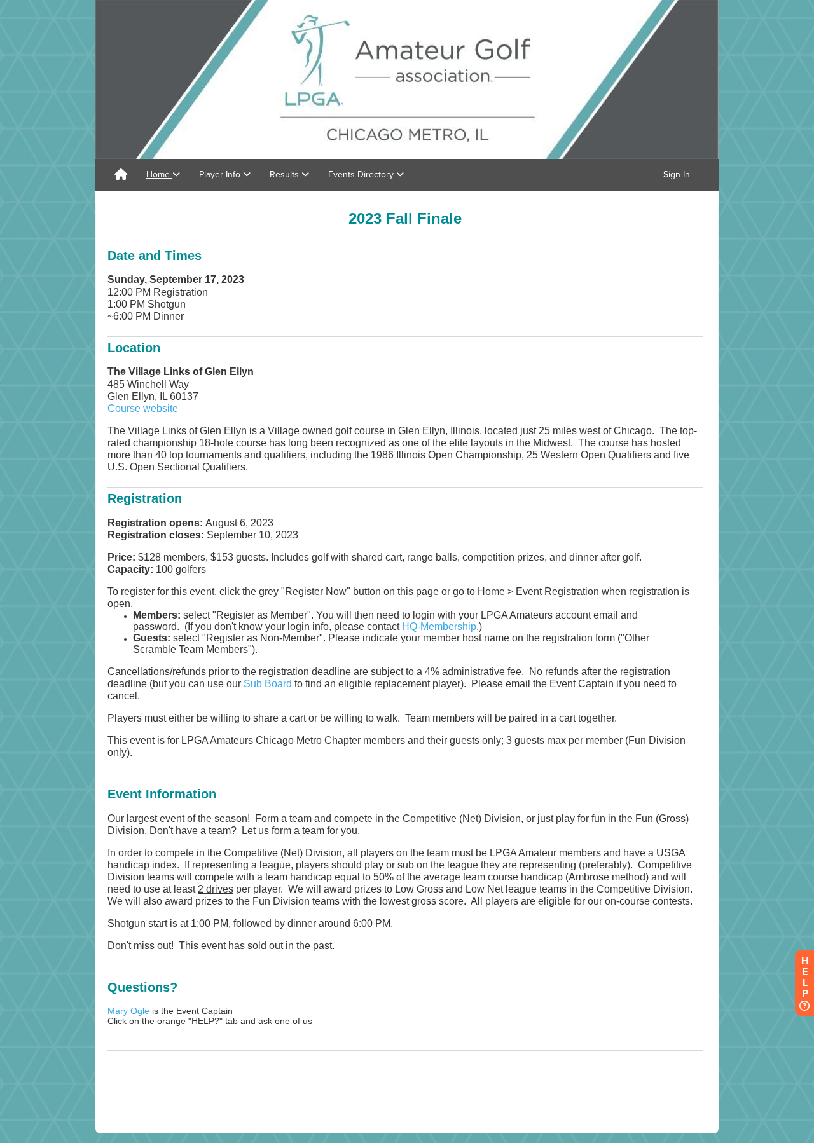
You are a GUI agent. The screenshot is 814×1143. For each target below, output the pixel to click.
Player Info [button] (221, 174)
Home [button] (159, 174)
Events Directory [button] (362, 174)
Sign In (676, 174)
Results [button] (285, 174)
